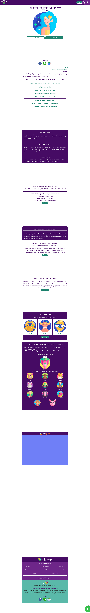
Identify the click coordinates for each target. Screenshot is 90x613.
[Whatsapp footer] (44, 599)
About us (55, 588)
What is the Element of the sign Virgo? (45, 93)
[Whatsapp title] (44, 63)
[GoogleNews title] (49, 63)
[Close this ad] (89, 605)
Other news (55, 573)
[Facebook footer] (40, 599)
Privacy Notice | (42, 588)
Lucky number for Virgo (45, 87)
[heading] (45, 203)
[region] (45, 49)
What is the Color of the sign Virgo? (45, 97)
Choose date (45, 290)
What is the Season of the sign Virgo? (45, 90)
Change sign (36, 37)
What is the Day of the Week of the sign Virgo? (45, 103)
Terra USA (45, 570)
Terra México (62, 567)
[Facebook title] (40, 63)
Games (35, 573)
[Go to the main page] (4, 2)
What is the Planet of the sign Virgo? (45, 100)
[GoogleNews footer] (49, 599)
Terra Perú (27, 570)
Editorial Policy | (49, 588)
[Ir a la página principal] (24, 436)
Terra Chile (27, 567)
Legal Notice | (35, 588)
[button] (9, 38)
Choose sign (45, 337)
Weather (63, 570)
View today (54, 37)
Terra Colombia (45, 567)
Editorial (49, 579)
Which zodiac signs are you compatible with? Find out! (45, 84)
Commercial (41, 579)
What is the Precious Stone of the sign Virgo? (45, 107)
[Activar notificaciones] (82, 609)
